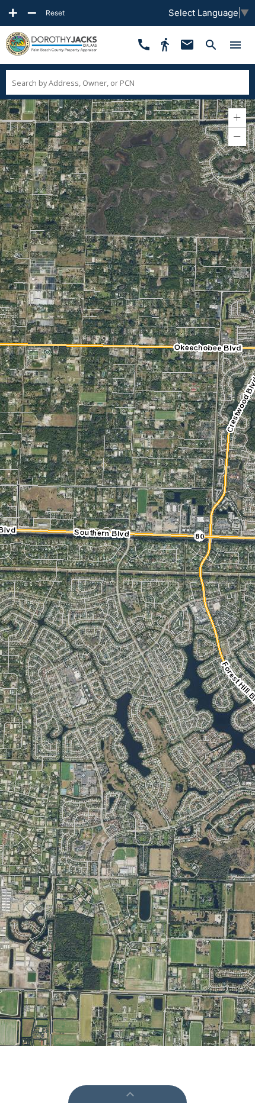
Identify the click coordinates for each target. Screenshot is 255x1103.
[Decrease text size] (32, 13)
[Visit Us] (165, 45)
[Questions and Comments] (187, 45)
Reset (55, 12)
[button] (237, 117)
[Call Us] (143, 45)
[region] (127, 572)
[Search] (211, 45)
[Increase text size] (13, 13)
